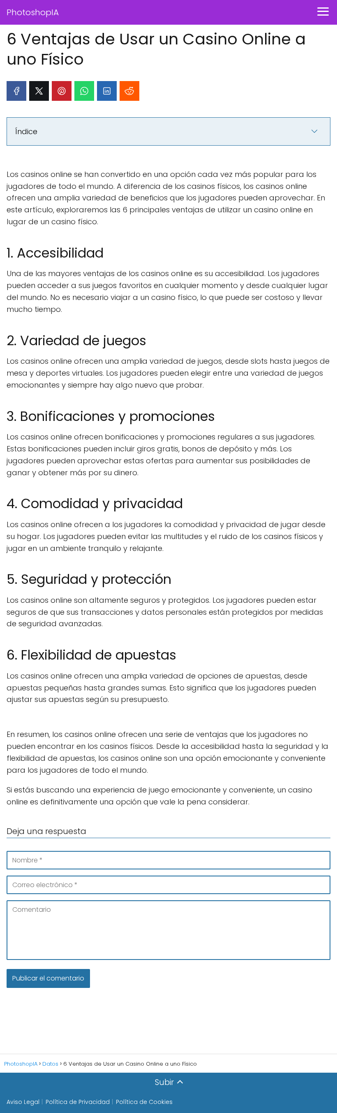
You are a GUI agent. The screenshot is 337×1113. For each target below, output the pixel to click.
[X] (39, 91)
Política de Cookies (144, 1102)
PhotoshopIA (33, 12)
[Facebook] (16, 91)
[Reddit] (129, 91)
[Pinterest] (62, 91)
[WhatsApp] (84, 91)
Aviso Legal (23, 1102)
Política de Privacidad (78, 1102)
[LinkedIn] (107, 91)
